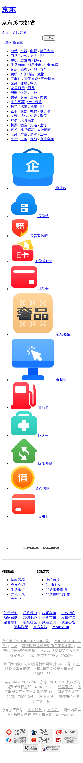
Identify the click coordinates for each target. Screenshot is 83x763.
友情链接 (68, 617)
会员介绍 (18, 585)
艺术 (14, 130)
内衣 (43, 97)
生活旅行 (18, 589)
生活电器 (18, 65)
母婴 (14, 120)
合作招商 (68, 613)
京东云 (53, 710)
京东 (9, 9)
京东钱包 (35, 710)
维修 (23, 134)
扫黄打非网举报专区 (66, 740)
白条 (23, 139)
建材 (23, 83)
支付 (14, 139)
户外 (33, 93)
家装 (14, 83)
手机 (14, 60)
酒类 (23, 69)
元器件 (16, 79)
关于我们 (11, 613)
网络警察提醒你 (41, 732)
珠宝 (43, 116)
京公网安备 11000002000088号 (26, 641)
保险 (33, 139)
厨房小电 (34, 65)
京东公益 (40, 627)
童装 (33, 97)
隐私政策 (21, 627)
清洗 (33, 134)
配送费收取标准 (58, 594)
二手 (43, 134)
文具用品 (37, 55)
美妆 (14, 74)
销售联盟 (11, 622)
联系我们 (30, 613)
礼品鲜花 (27, 130)
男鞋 (14, 93)
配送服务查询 (56, 589)
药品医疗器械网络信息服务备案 (47, 646)
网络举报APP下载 (41, 740)
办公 (23, 55)
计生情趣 (34, 102)
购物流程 (18, 580)
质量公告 (68, 622)
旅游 (33, 125)
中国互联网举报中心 (16, 740)
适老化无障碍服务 (31, 748)
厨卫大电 (47, 51)
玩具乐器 (27, 120)
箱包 (23, 116)
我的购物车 (14, 43)
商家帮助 (11, 617)
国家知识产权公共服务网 (50, 748)
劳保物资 (31, 79)
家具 (33, 83)
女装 (23, 97)
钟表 (33, 116)
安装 (14, 134)
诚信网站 (66, 732)
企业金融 (47, 139)
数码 (37, 60)
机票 (14, 125)
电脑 (14, 55)
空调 (23, 51)
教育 (33, 111)
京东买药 (18, 102)
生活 (43, 125)
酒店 (23, 125)
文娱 (23, 111)
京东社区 (30, 622)
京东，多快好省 (14, 33)
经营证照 (65, 687)
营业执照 (46, 697)
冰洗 (14, 51)
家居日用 (18, 88)
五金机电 (48, 79)
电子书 (45, 111)
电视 (33, 51)
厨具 (31, 88)
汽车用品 (37, 106)
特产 (43, 69)
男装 (14, 97)
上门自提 (53, 580)
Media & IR (60, 627)
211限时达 (54, 585)
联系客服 (49, 613)
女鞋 (14, 116)
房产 (14, 106)
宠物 (40, 74)
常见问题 (18, 594)
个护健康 (51, 65)
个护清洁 (27, 74)
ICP (14, 646)
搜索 (49, 38)
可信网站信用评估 (16, 732)
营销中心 (30, 617)
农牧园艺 (44, 130)
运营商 (25, 60)
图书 (14, 111)
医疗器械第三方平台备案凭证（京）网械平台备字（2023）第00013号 (42, 692)
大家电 (16, 599)
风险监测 (49, 622)
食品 (14, 69)
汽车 (23, 106)
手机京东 (49, 617)
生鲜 (33, 69)
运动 (23, 93)
